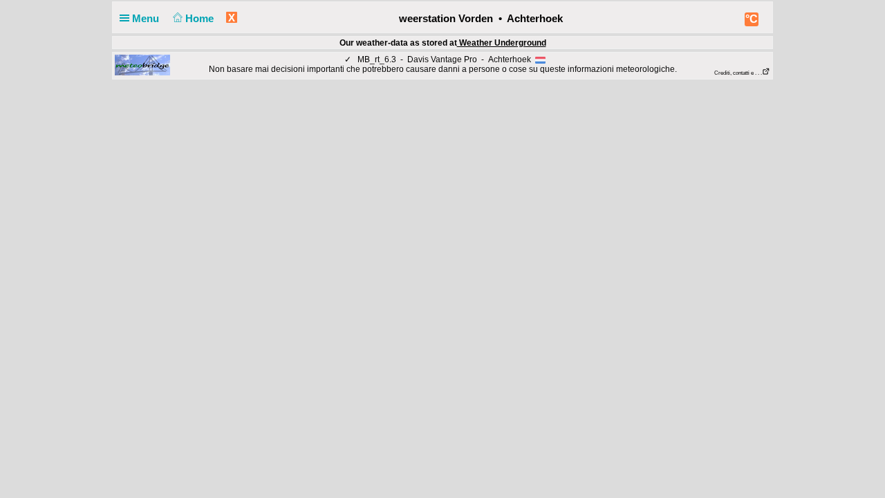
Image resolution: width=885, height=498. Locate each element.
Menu (147, 18)
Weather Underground (501, 42)
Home (201, 18)
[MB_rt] (142, 64)
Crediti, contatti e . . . (738, 73)
